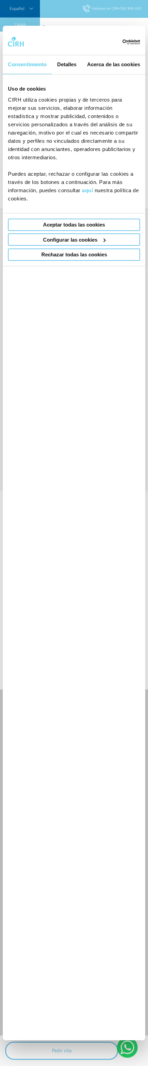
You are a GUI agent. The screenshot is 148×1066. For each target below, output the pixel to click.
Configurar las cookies (70, 240)
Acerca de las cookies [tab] (113, 64)
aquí (87, 190)
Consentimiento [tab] (27, 64)
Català (19, 24)
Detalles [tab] (67, 64)
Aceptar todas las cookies (74, 225)
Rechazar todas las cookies (74, 254)
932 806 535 (130, 8)
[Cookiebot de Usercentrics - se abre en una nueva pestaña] (110, 42)
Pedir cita (62, 1050)
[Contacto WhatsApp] (127, 1047)
